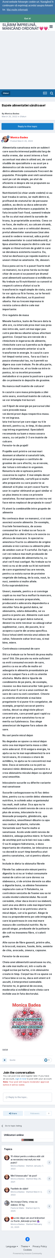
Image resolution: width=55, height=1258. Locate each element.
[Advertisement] (27, 60)
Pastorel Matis (17, 1208)
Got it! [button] (27, 18)
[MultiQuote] (4, 1060)
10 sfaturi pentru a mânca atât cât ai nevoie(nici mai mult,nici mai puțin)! (27, 1159)
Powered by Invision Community (27, 1253)
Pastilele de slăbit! (19, 1188)
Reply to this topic (27, 126)
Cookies (27, 1249)
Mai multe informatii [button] (17, 9)
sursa (5, 1049)
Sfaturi (23, 116)
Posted (21, 141)
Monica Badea (12, 113)
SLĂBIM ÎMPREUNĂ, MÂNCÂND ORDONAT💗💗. (25, 26)
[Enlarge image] (27, 1021)
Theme (25, 1246)
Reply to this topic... (18, 1097)
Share (14, 1113)
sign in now (20, 1078)
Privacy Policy (40, 1246)
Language (11, 1246)
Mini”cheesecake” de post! (24, 1176)
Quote (12, 1060)
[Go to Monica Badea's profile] (5, 139)
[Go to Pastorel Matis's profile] (6, 1203)
